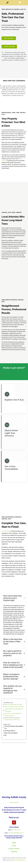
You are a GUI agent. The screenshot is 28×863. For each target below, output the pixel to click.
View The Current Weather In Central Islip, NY (13, 714)
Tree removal (6, 531)
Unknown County (8, 719)
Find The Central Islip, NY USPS (13, 706)
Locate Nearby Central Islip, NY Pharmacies (13, 710)
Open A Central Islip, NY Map (13, 704)
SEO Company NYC (19, 860)
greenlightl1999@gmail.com (15, 833)
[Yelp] (14, 822)
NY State (17, 719)
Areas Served (14, 802)
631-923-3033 (16, 830)
